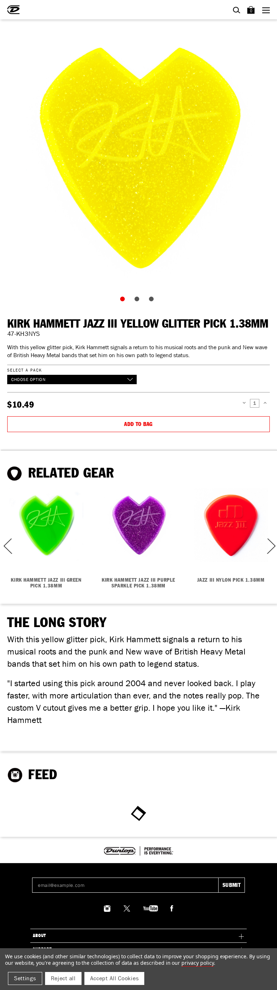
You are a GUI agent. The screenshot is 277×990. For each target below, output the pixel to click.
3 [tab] (153, 300)
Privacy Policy (197, 962)
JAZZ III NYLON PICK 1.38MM (231, 580)
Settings (25, 978)
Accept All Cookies (114, 978)
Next (270, 546)
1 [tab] (124, 300)
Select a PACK (24, 370)
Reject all (63, 978)
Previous (5, 546)
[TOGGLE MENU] (267, 10)
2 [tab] (138, 300)
